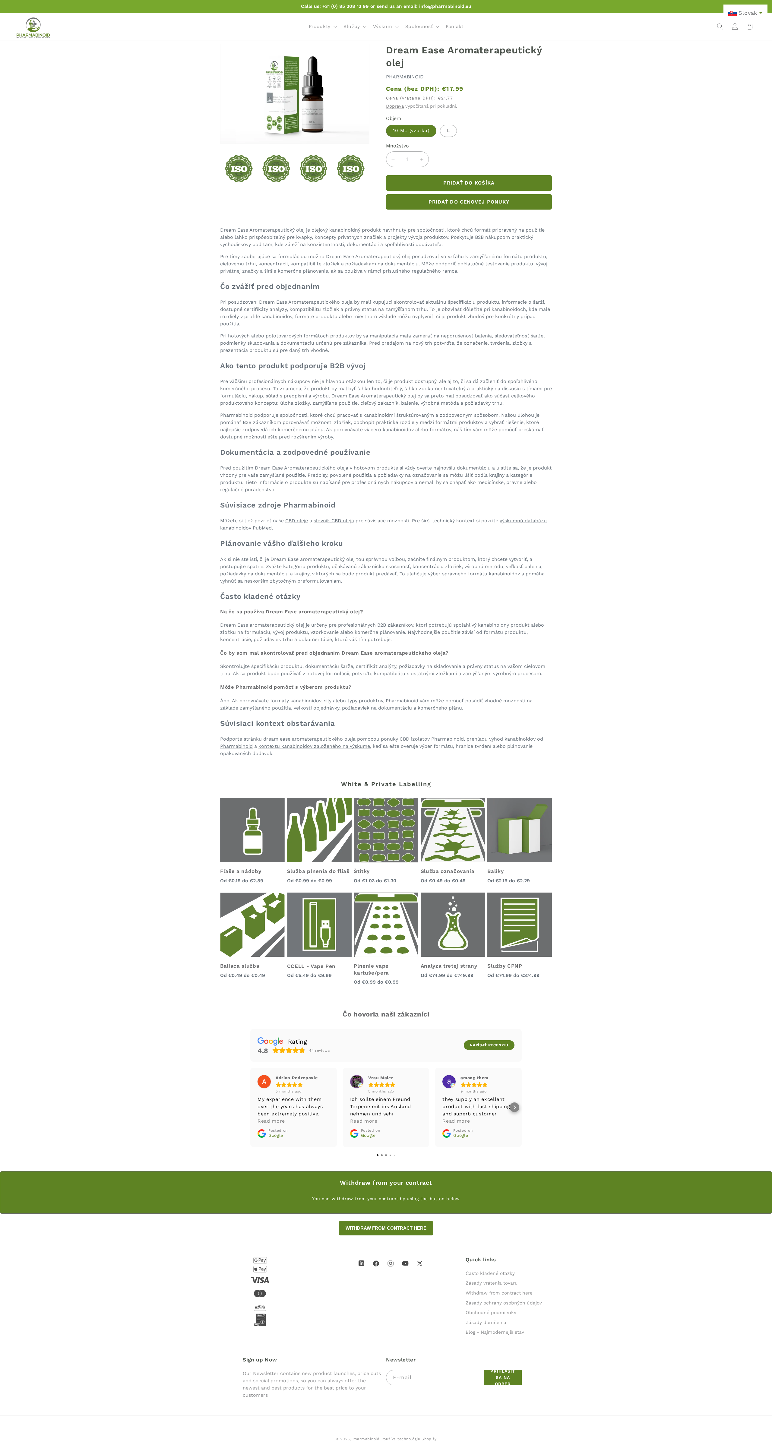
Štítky (362, 871)
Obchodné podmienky (491, 1312)
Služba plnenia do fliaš (318, 871)
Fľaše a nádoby (240, 871)
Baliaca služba (239, 966)
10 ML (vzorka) (411, 130)
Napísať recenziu (489, 1045)
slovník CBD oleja (334, 520)
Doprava (395, 106)
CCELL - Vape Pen (311, 966)
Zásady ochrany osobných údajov (504, 1303)
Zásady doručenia (486, 1322)
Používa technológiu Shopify (409, 1439)
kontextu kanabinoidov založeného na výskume (314, 746)
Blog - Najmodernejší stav (495, 1332)
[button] (322, 26)
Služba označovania (448, 871)
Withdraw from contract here (499, 1293)
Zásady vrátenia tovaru (492, 1283)
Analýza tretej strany (449, 966)
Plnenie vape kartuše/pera (371, 969)
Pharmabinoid (366, 1439)
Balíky (495, 871)
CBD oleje (296, 520)
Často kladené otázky (490, 1273)
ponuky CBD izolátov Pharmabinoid (422, 739)
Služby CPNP (504, 966)
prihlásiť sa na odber (502, 1378)
